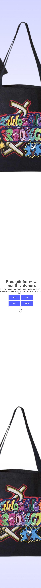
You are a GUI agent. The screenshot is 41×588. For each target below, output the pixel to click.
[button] (20, 291)
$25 (14, 303)
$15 (14, 297)
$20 (27, 297)
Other (27, 303)
